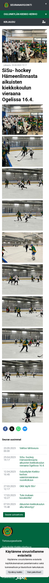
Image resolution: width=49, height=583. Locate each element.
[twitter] (11, 428)
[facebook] (5, 428)
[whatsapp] (18, 428)
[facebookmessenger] (24, 428)
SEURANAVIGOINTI (28, 4)
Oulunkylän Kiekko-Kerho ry (16, 546)
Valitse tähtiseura (29, 448)
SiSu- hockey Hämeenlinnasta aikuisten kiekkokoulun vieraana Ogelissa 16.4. (32, 461)
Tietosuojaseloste (12, 540)
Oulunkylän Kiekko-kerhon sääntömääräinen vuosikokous (30, 475)
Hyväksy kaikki (15, 572)
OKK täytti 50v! (27, 486)
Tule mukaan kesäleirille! (26, 496)
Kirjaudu (9, 22)
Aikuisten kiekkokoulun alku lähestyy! (32, 505)
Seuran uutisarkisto (14, 514)
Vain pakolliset (34, 572)
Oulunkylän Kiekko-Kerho (25, 14)
